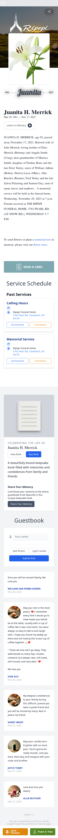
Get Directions (17, 324)
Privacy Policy (20, 823)
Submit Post (29, 558)
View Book (15, 454)
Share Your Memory (21, 503)
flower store (40, 244)
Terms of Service (37, 823)
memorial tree (43, 239)
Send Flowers (41, 324)
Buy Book (34, 454)
